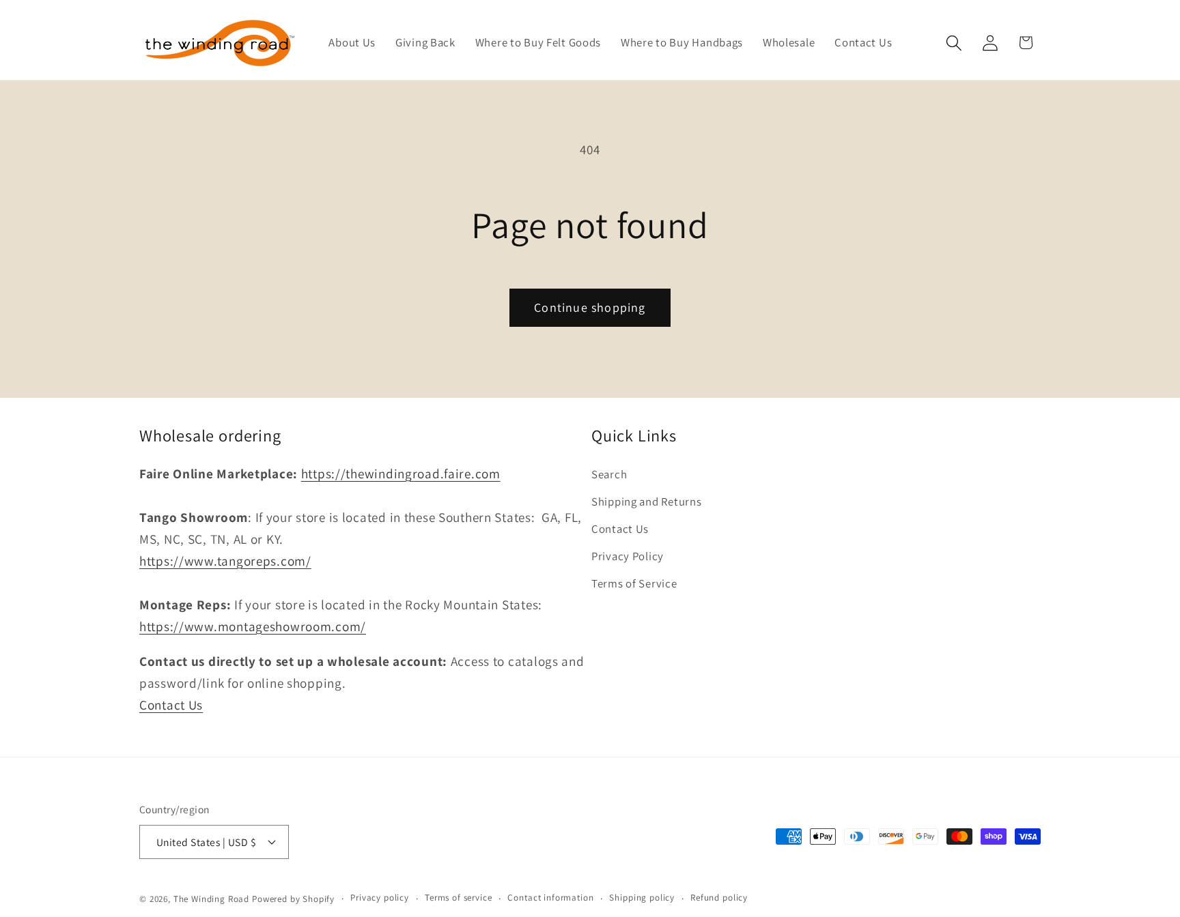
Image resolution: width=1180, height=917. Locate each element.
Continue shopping (589, 307)
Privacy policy (379, 897)
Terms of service (458, 897)
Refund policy (719, 897)
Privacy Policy (627, 556)
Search (609, 474)
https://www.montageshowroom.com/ (252, 626)
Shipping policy (642, 897)
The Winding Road (211, 899)
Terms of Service (634, 583)
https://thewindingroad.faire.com (401, 473)
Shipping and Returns (646, 501)
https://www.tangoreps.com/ (225, 561)
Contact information (550, 897)
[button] (954, 43)
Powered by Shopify (293, 899)
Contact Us (171, 705)
